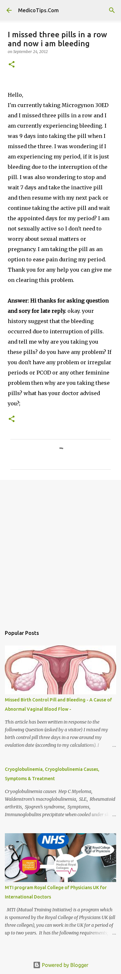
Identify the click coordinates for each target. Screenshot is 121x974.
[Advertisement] (60, 550)
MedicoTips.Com (38, 10)
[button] (11, 64)
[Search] (112, 10)
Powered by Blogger (64, 965)
